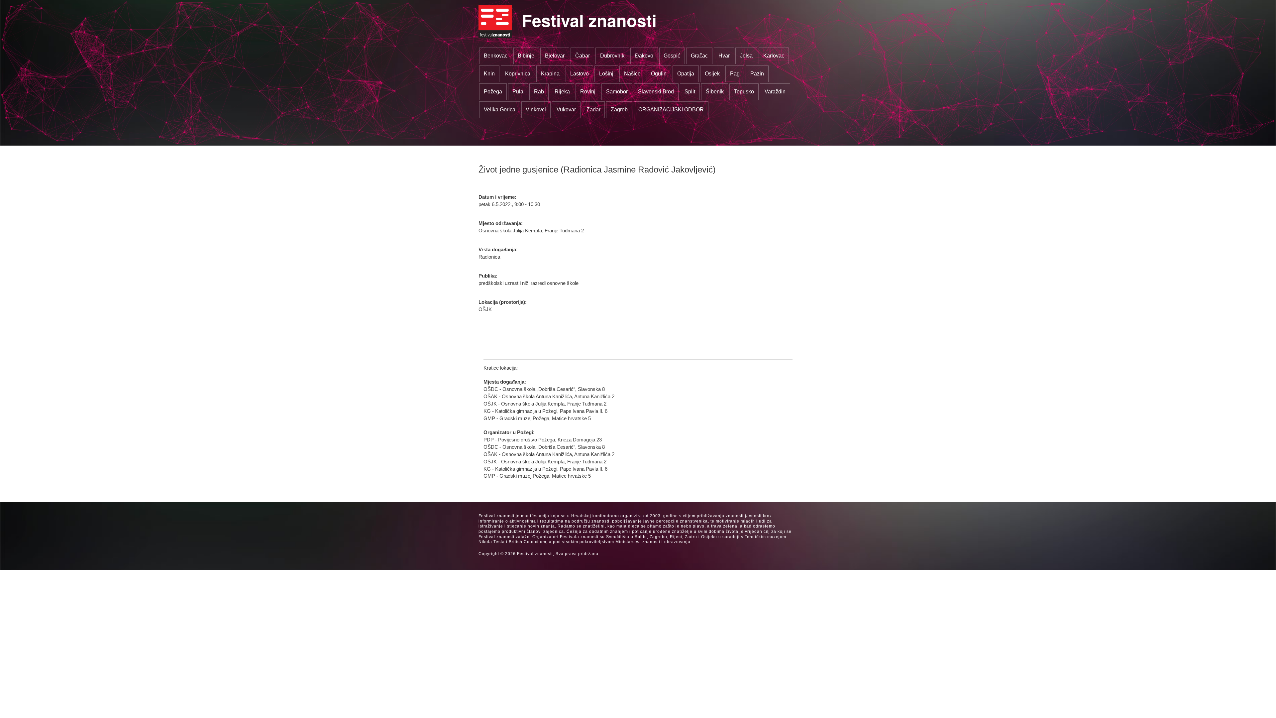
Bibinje (526, 56)
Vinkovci (536, 109)
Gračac (699, 56)
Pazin (757, 73)
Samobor (617, 91)
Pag (735, 73)
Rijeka (562, 91)
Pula (517, 91)
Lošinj (606, 73)
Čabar (582, 56)
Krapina (550, 73)
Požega (493, 91)
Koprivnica (517, 73)
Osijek (712, 73)
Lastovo (579, 73)
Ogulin (659, 73)
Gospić (672, 56)
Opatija (685, 73)
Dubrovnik (612, 56)
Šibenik (715, 91)
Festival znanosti (589, 20)
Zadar (593, 109)
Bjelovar (555, 56)
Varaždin (775, 91)
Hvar (724, 56)
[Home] (495, 21)
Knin (489, 73)
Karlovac (773, 56)
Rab (539, 91)
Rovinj (587, 91)
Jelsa (746, 56)
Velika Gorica (499, 109)
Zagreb (619, 109)
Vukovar (566, 109)
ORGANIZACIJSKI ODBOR (671, 109)
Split (690, 91)
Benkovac (495, 56)
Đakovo (644, 56)
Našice (632, 73)
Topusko (744, 91)
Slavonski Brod (656, 91)
